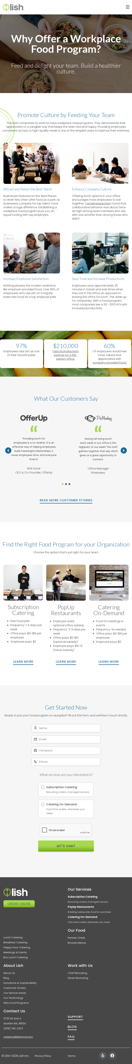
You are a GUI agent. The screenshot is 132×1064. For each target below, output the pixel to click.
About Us (9, 973)
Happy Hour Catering (16, 947)
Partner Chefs (76, 938)
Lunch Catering (13, 937)
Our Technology (13, 998)
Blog (6, 978)
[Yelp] (103, 1055)
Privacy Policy (43, 1056)
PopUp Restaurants (81, 907)
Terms (71, 1056)
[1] (62, 484)
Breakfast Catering (15, 942)
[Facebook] (112, 1055)
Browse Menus (77, 943)
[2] (66, 484)
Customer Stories (14, 988)
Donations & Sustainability (20, 983)
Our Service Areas (14, 993)
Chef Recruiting (77, 973)
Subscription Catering (82, 897)
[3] (69, 484)
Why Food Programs (16, 1003)
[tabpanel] (34, 447)
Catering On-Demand (82, 917)
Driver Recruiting (78, 978)
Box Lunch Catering (15, 957)
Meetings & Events (15, 952)
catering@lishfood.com (18, 1037)
